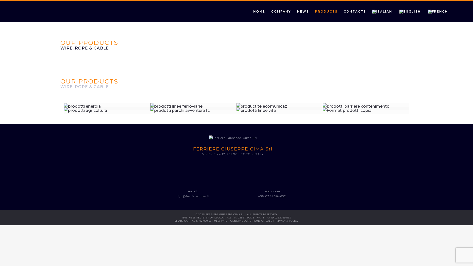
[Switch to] (385, 11)
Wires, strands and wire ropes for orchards (107, 116)
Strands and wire (279, 114)
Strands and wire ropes (193, 114)
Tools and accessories (193, 119)
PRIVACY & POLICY (286, 220)
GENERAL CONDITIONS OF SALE (251, 220)
